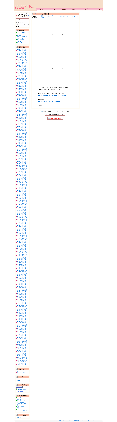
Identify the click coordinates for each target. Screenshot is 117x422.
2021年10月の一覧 (22, 133)
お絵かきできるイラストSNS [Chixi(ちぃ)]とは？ (56, 111)
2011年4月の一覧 (21, 316)
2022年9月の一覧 (21, 117)
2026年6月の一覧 (21, 52)
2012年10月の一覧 (22, 290)
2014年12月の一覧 (22, 252)
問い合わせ (97, 9)
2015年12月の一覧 (22, 235)
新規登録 (64, 9)
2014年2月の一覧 (21, 267)
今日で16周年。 (21, 42)
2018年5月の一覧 (21, 193)
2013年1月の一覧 (21, 286)
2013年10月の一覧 (22, 273)
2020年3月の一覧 (21, 161)
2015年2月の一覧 (21, 250)
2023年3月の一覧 (21, 108)
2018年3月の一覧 (21, 196)
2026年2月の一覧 (21, 58)
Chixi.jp (19, 417)
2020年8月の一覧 (21, 154)
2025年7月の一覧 (21, 68)
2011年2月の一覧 (21, 319)
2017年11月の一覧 (22, 201)
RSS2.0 (19, 379)
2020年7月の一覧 (21, 155)
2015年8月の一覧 (21, 241)
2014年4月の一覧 (21, 264)
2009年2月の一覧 (21, 354)
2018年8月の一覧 (21, 188)
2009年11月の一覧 (22, 341)
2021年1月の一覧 (21, 146)
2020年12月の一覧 (22, 148)
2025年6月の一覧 (21, 69)
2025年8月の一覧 (21, 66)
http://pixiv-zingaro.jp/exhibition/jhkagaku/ (49, 101)
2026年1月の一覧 (21, 59)
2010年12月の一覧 (22, 322)
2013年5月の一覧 (21, 280)
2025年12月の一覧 (22, 60)
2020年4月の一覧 (21, 159)
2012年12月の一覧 (22, 287)
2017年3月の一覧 (21, 213)
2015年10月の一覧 (22, 238)
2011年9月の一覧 (21, 309)
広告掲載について (82, 421)
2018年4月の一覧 (21, 194)
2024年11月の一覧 (22, 79)
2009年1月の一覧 (21, 356)
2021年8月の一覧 (21, 136)
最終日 (19, 399)
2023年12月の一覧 (22, 95)
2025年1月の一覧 (21, 76)
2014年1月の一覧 (21, 268)
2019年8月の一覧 (21, 171)
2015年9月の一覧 (21, 239)
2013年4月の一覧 (21, 281)
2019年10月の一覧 (22, 168)
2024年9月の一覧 (21, 82)
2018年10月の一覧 (22, 185)
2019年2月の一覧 (21, 180)
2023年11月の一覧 (22, 97)
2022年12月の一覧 (22, 113)
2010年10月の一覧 (22, 325)
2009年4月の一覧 (21, 351)
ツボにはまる (20, 402)
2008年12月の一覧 (22, 357)
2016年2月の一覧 (21, 232)
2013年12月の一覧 (22, 270)
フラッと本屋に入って (23, 32)
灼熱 (18, 408)
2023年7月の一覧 (21, 103)
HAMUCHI (37, 14)
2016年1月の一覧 (21, 234)
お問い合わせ (90, 421)
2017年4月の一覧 (21, 212)
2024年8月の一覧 (21, 84)
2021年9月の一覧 (21, 135)
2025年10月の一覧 (22, 63)
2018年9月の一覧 (21, 187)
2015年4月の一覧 (21, 247)
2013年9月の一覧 (21, 274)
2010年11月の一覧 (22, 324)
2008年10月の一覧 (22, 360)
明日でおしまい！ (22, 400)
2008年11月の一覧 (22, 359)
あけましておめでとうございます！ (23, 37)
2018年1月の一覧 (21, 199)
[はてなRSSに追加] (19, 391)
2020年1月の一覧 (21, 164)
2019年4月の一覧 (21, 177)
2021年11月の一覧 (22, 132)
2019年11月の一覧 (22, 167)
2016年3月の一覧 (21, 231)
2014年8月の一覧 (21, 258)
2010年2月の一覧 (21, 337)
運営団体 (76, 421)
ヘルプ (86, 9)
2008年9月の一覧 (21, 361)
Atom (18, 380)
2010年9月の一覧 (21, 327)
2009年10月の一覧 (22, 343)
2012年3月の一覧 (21, 300)
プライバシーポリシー (67, 421)
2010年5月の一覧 (21, 332)
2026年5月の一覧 (21, 53)
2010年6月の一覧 (21, 331)
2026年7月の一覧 (21, 50)
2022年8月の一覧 (21, 119)
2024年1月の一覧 (21, 94)
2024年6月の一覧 (21, 87)
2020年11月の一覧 (22, 149)
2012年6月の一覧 (21, 296)
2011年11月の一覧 (22, 306)
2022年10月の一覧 (22, 116)
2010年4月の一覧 (21, 334)
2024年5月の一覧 (21, 88)
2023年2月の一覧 (21, 110)
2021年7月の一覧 (21, 138)
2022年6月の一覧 (21, 121)
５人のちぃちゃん (22, 372)
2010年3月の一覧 (21, 335)
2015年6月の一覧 (21, 244)
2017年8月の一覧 (21, 206)
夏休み (19, 405)
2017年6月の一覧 (21, 209)
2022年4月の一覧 (21, 124)
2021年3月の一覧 (21, 143)
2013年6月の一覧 (21, 279)
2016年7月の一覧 (21, 225)
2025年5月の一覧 (21, 71)
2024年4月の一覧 (21, 89)
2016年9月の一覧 (21, 222)
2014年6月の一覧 (21, 261)
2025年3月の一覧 (21, 73)
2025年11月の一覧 (22, 62)
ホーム (41, 9)
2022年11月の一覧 (22, 114)
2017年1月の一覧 (21, 216)
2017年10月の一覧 (22, 203)
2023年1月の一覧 (21, 111)
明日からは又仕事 (22, 410)
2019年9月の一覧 (21, 169)
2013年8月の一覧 (21, 276)
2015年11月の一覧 (22, 236)
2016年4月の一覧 (21, 229)
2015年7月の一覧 (21, 242)
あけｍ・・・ (20, 41)
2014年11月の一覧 (22, 254)
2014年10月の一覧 (22, 255)
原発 (18, 371)
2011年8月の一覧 (21, 311)
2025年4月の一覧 (21, 72)
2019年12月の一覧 (22, 165)
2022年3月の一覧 (21, 126)
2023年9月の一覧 (21, 100)
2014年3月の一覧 (21, 265)
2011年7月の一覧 (21, 312)
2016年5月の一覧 (21, 228)
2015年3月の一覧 (21, 248)
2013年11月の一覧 (22, 271)
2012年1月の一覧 (21, 303)
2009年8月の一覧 (21, 346)
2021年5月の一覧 (21, 140)
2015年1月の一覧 (21, 251)
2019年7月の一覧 (21, 172)
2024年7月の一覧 (21, 85)
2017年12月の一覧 (22, 200)
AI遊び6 (19, 409)
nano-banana (20, 34)
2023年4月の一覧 (21, 107)
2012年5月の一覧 (21, 298)
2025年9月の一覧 (21, 65)
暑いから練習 (20, 406)
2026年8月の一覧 (21, 49)
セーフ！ (19, 397)
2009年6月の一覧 (21, 348)
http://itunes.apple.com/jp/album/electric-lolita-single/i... (53, 95)
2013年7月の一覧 (21, 277)
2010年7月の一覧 (21, 330)
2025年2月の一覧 (21, 75)
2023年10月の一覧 (22, 98)
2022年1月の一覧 (21, 129)
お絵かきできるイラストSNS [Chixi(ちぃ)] (24, 5)
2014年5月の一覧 (21, 263)
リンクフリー (98, 421)
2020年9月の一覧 (21, 152)
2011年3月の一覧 (21, 318)
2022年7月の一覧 (21, 120)
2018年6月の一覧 (21, 191)
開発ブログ (75, 9)
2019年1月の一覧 (21, 181)
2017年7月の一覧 (21, 207)
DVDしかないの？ (22, 403)
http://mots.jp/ (42, 107)
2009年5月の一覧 (21, 350)
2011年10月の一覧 (22, 308)
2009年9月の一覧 (21, 344)
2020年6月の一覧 (21, 156)
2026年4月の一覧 (21, 55)
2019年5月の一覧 (21, 175)
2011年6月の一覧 (21, 314)
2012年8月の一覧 (21, 293)
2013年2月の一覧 (21, 284)
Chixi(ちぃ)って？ (52, 9)
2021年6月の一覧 (21, 139)
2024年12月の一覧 (22, 78)
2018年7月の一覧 (21, 190)
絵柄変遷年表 (20, 39)
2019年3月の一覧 (21, 178)
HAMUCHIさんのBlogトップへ (56, 114)
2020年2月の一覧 (21, 162)
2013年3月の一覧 (21, 283)
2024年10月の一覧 (22, 81)
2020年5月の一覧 (21, 158)
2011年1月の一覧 (21, 321)
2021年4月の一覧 (21, 142)
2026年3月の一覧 (21, 56)
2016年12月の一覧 (22, 218)
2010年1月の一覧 (21, 338)
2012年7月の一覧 (21, 295)
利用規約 (60, 421)
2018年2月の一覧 (21, 197)
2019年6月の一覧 (21, 174)
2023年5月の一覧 (21, 105)
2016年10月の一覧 (22, 220)
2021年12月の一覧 (22, 130)
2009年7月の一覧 (21, 347)
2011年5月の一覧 (21, 315)
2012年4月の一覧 (21, 299)
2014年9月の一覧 (21, 257)
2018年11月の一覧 (22, 184)
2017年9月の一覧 (21, 204)
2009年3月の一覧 (21, 353)
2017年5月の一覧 (21, 210)
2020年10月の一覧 (22, 151)
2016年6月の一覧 (21, 226)
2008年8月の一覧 (21, 363)
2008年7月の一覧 (21, 364)
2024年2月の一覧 (21, 92)
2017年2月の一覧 (21, 215)
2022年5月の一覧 (21, 123)
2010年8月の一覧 (21, 328)
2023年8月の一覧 (21, 101)
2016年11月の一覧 (22, 219)
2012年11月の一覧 (22, 289)
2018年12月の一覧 (22, 183)
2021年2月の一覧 (21, 145)
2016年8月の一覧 (21, 223)
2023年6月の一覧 (21, 104)
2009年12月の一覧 (22, 340)
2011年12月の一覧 (22, 305)
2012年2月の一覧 (21, 302)
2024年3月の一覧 (21, 91)
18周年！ (19, 35)
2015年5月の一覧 (21, 245)
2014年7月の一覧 (21, 260)
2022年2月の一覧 (21, 127)
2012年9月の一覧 (21, 292)
